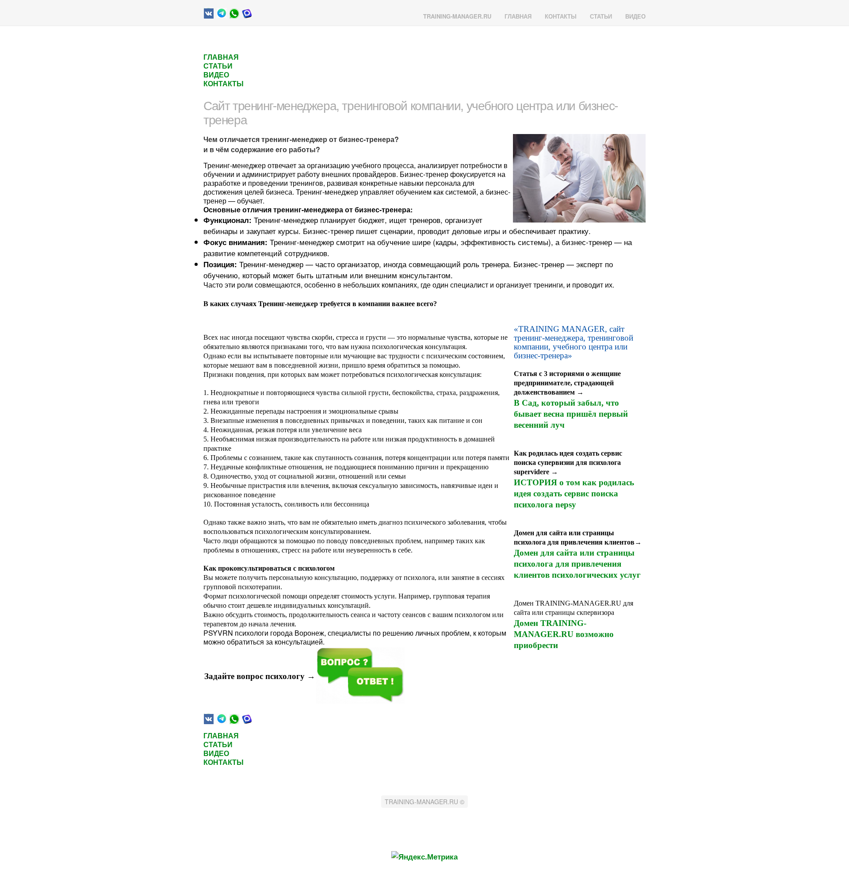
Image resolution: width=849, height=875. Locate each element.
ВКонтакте (208, 13)
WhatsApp (234, 13)
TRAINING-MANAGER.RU (457, 16)
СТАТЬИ (601, 16)
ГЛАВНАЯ (518, 16)
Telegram (221, 13)
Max (247, 13)
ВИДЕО (635, 16)
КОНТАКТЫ (561, 16)
